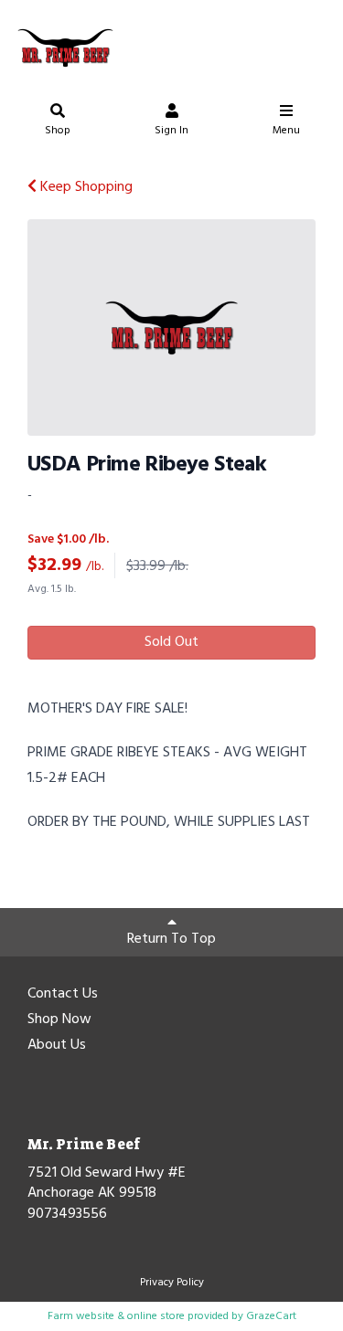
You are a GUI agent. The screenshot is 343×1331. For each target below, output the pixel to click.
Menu (286, 130)
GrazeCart (271, 1316)
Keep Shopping (85, 187)
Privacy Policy (172, 1282)
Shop (57, 130)
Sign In (171, 130)
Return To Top (171, 939)
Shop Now (59, 1020)
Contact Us (62, 995)
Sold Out (171, 642)
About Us (56, 1046)
